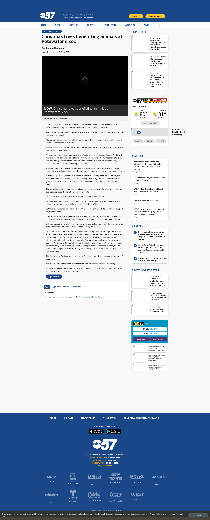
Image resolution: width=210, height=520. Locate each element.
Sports (90, 25)
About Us (130, 25)
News (57, 25)
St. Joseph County (52, 31)
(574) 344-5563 (114, 460)
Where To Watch (155, 16)
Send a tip (136, 16)
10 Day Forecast (150, 123)
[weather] (136, 114)
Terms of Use (84, 297)
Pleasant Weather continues (146, 200)
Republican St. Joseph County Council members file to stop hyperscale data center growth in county (157, 80)
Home (43, 25)
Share (55, 276)
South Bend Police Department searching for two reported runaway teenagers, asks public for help (151, 248)
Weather (73, 25)
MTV (146, 25)
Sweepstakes (110, 25)
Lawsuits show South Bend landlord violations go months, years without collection (157, 281)
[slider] (49, 95)
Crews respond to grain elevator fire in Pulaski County (149, 179)
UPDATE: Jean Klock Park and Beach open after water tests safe (148, 190)
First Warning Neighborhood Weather (178, 132)
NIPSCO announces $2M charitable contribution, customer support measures (158, 61)
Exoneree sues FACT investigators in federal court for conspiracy (158, 296)
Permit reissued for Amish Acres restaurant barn (156, 309)
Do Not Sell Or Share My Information (142, 418)
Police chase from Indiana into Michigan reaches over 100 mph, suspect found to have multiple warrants (147, 165)
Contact (68, 418)
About (53, 418)
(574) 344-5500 (112, 463)
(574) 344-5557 (114, 457)
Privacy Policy (97, 297)
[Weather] (150, 102)
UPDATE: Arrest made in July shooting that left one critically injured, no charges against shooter (158, 43)
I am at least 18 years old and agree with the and (74, 297)
